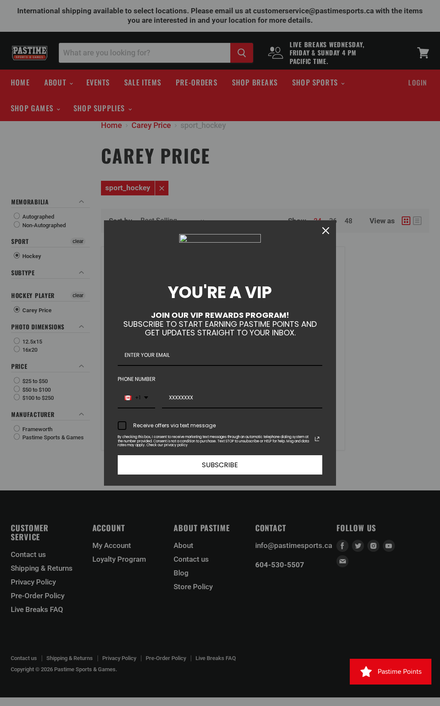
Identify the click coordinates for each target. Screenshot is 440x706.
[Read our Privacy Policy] (317, 439)
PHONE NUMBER (137, 379)
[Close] (325, 230)
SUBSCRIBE (220, 465)
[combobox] (136, 398)
